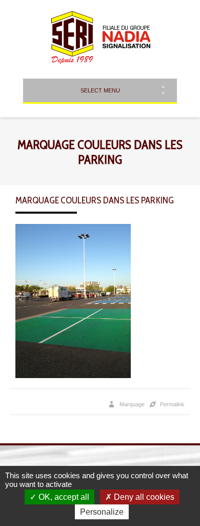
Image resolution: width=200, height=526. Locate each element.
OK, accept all (62, 497)
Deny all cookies (143, 497)
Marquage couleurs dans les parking (94, 200)
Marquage (132, 404)
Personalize (102, 512)
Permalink (172, 404)
